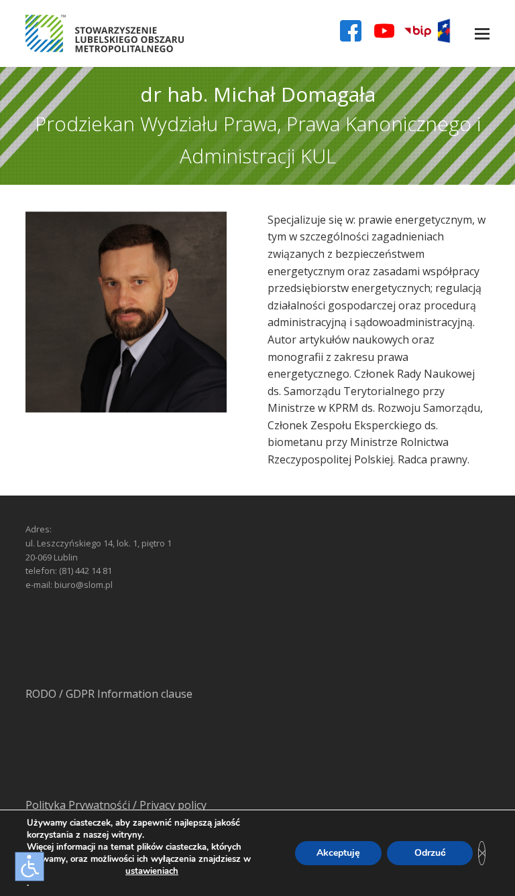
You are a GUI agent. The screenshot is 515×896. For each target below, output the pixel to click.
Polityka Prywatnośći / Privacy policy (116, 805)
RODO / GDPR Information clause (108, 693)
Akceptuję (338, 852)
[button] (482, 34)
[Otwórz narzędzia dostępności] (29, 866)
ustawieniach (151, 871)
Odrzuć (430, 852)
